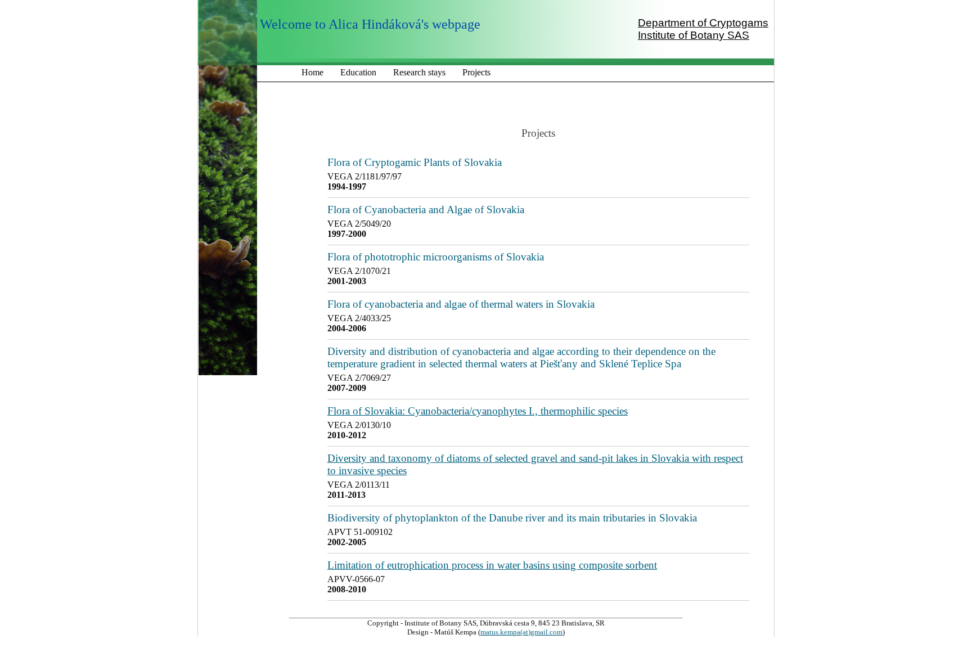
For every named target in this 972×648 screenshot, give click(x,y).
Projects (476, 72)
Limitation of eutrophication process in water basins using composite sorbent (492, 565)
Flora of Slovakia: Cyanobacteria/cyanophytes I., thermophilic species (477, 411)
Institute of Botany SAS (693, 35)
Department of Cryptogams (703, 23)
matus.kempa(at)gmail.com (521, 632)
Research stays (419, 72)
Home (312, 72)
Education (358, 72)
